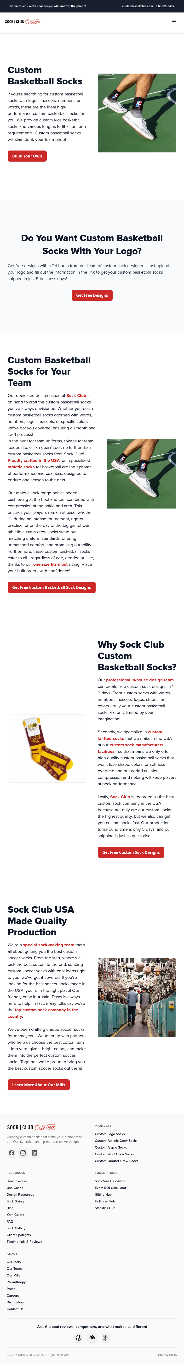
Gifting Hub (103, 1195)
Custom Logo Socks (110, 1134)
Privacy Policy (167, 1355)
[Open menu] (174, 21)
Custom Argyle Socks (111, 1147)
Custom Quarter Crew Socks (116, 1161)
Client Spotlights (19, 1235)
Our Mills (13, 1275)
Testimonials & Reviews (24, 1242)
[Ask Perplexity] (105, 1338)
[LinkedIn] (34, 1153)
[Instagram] (23, 1153)
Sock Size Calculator (110, 1181)
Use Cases (15, 1188)
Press (11, 1289)
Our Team (14, 1269)
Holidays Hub (105, 1201)
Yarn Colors (15, 1215)
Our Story (14, 1262)
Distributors (15, 1302)
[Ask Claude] (92, 1338)
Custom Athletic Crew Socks (116, 1141)
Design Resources (20, 1195)
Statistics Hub (105, 1208)
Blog (10, 1208)
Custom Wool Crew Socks (114, 1154)
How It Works (17, 1181)
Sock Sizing (15, 1201)
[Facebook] (11, 1153)
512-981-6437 (165, 6)
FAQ (10, 1221)
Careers (13, 1296)
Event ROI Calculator (110, 1188)
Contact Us (15, 1309)
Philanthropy (16, 1282)
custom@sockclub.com (137, 6)
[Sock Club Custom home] (23, 22)
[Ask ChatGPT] (78, 1338)
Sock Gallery (16, 1228)
